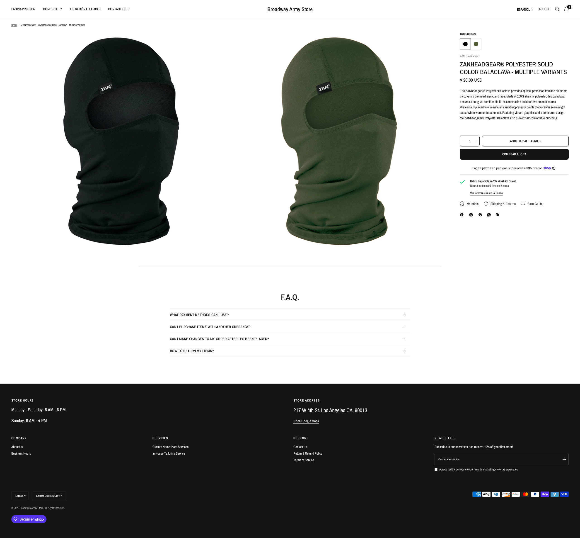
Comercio (50, 9)
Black (465, 44)
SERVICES (160, 438)
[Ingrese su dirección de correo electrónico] (564, 459)
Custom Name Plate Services (170, 446)
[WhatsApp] (490, 214)
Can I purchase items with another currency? (210, 326)
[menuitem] (25, 9)
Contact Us (117, 9)
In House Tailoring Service (168, 453)
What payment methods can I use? (199, 314)
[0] (565, 9)
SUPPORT (300, 438)
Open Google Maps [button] (306, 421)
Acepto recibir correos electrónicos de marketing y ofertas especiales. (479, 469)
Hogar (14, 25)
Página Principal (23, 9)
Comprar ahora (514, 154)
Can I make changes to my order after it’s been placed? (219, 338)
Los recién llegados (85, 9)
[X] (472, 214)
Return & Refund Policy (307, 453)
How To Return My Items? (192, 350)
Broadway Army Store (290, 9)
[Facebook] (462, 214)
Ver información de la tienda (486, 193)
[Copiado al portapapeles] (498, 214)
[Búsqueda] (557, 9)
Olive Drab (476, 44)
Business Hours (21, 453)
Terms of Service (303, 460)
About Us (17, 446)
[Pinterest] (481, 214)
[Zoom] (219, 41)
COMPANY (19, 438)
